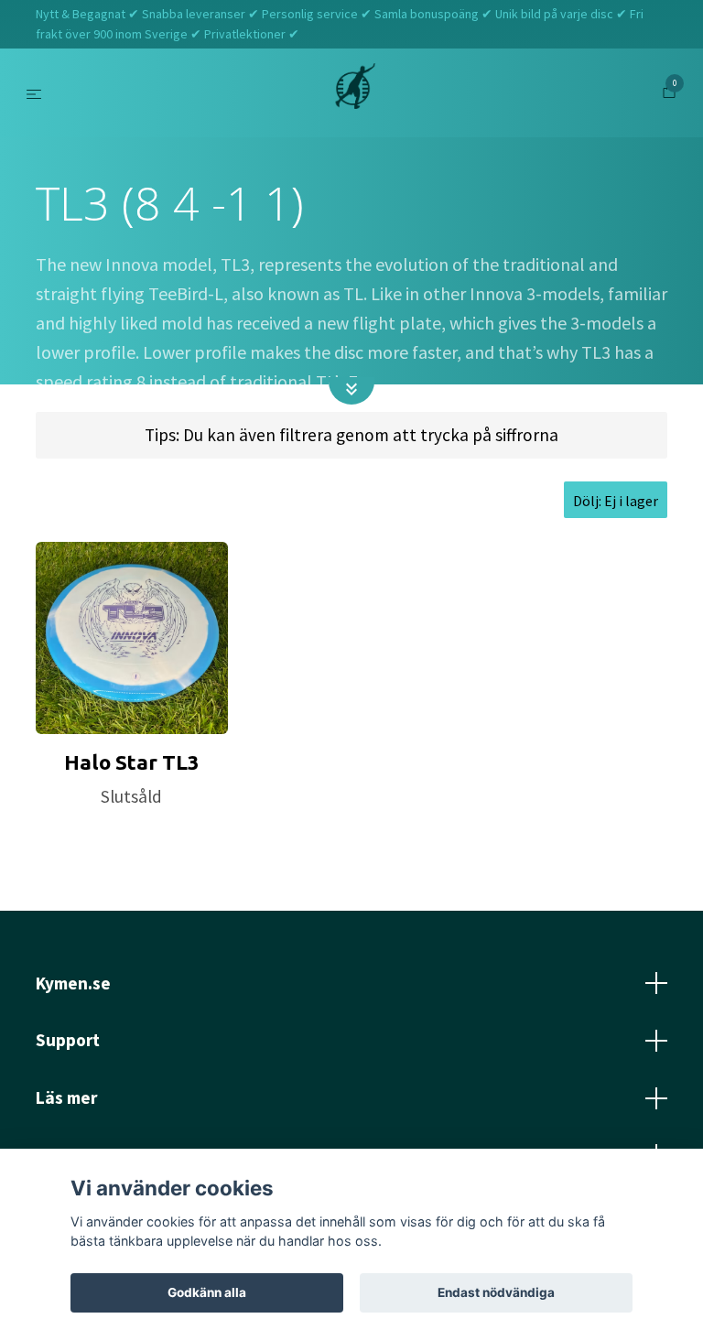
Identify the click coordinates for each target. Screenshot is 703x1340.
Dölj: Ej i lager (615, 501)
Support (68, 1040)
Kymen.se (73, 983)
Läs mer (66, 1097)
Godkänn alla (207, 1292)
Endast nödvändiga (496, 1292)
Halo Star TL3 (132, 762)
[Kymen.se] (355, 93)
